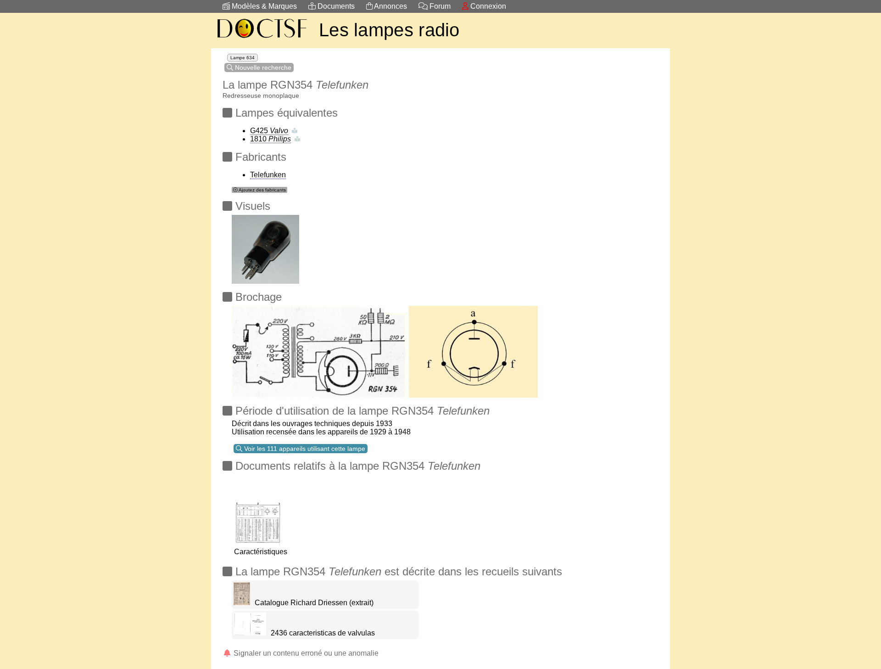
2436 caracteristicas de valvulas (323, 633)
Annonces (390, 6)
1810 (270, 139)
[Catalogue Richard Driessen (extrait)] (242, 603)
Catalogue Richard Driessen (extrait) (314, 603)
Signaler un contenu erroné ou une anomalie (305, 653)
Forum (439, 6)
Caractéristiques (260, 552)
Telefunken (268, 175)
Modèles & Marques (263, 6)
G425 (269, 131)
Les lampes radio (389, 30)
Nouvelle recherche (262, 67)
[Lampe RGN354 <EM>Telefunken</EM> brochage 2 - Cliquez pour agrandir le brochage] (319, 349)
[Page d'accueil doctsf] (261, 39)
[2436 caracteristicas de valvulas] (250, 633)
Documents (335, 6)
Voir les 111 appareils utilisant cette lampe (303, 448)
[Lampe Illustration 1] (265, 247)
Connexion (487, 6)
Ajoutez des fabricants (262, 189)
